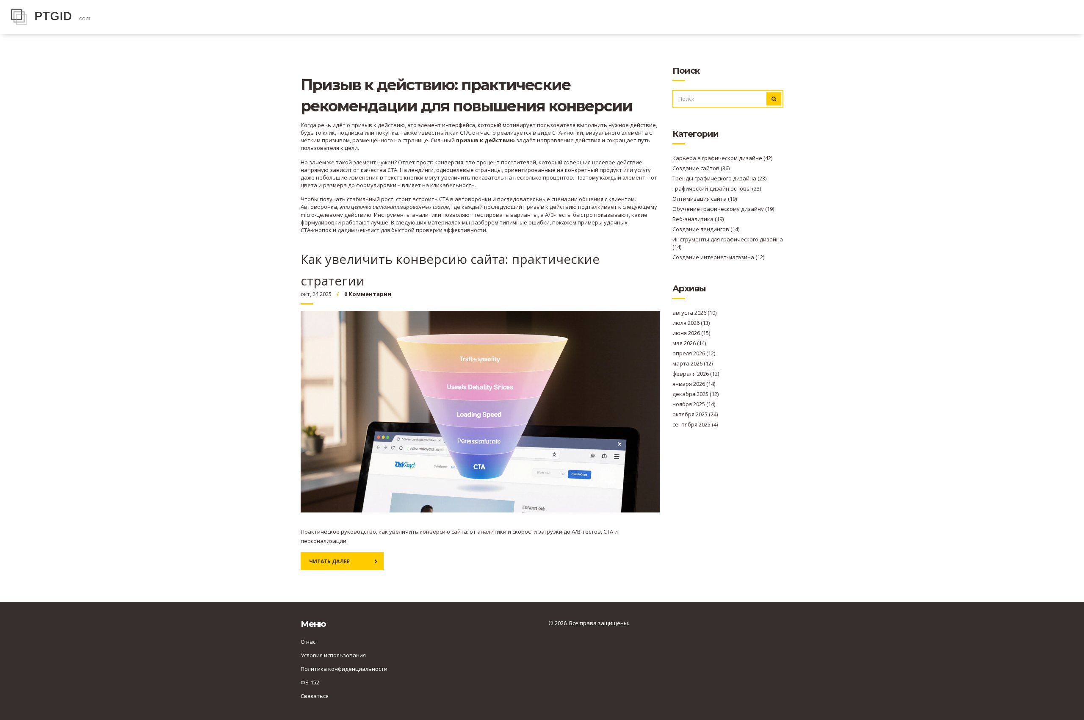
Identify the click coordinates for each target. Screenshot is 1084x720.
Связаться (315, 696)
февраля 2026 (695, 373)
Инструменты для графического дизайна (727, 243)
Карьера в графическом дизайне (722, 158)
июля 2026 (691, 323)
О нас (308, 641)
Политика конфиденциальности (344, 669)
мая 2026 (689, 343)
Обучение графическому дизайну (723, 209)
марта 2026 (692, 363)
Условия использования (333, 655)
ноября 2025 (693, 404)
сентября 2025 (695, 424)
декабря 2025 (695, 394)
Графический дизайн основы (716, 188)
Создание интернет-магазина (718, 257)
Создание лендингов (705, 229)
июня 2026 (691, 333)
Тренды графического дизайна (719, 178)
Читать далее (329, 561)
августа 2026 (694, 312)
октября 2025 (695, 414)
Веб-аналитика (698, 219)
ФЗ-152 (310, 682)
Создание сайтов (701, 168)
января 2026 (693, 384)
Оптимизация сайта (704, 198)
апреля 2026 (693, 353)
